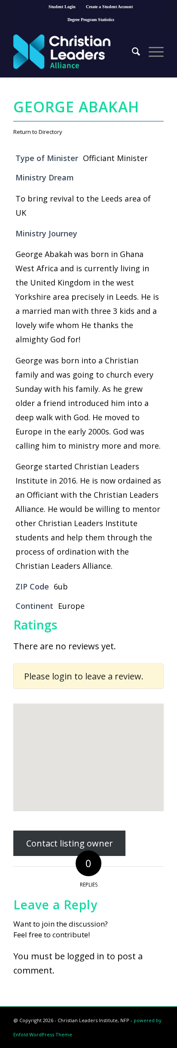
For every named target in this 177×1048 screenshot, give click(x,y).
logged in (85, 956)
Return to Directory (37, 132)
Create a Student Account (109, 6)
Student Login (62, 6)
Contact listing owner (69, 843)
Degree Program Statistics (90, 19)
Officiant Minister (115, 158)
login (62, 676)
